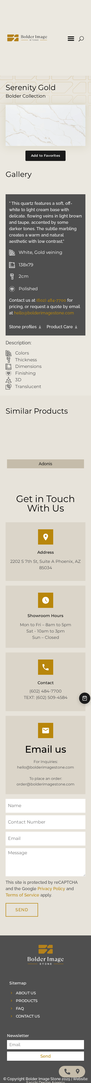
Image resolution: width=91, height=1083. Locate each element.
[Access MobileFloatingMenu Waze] (77, 1071)
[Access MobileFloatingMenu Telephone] (67, 1071)
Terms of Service (22, 894)
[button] (71, 38)
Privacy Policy (51, 888)
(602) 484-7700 (51, 300)
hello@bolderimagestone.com (44, 312)
